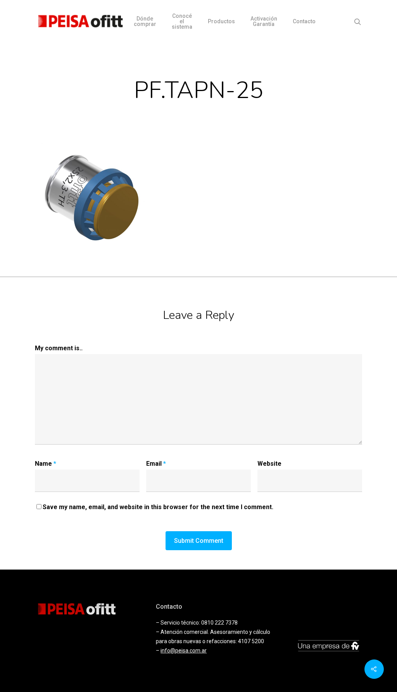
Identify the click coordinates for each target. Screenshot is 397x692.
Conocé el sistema (182, 21)
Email (156, 463)
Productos (221, 21)
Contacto (304, 21)
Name (45, 463)
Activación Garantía (263, 21)
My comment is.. (59, 348)
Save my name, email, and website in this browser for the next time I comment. (158, 507)
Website (269, 463)
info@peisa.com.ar (184, 650)
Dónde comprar (145, 21)
